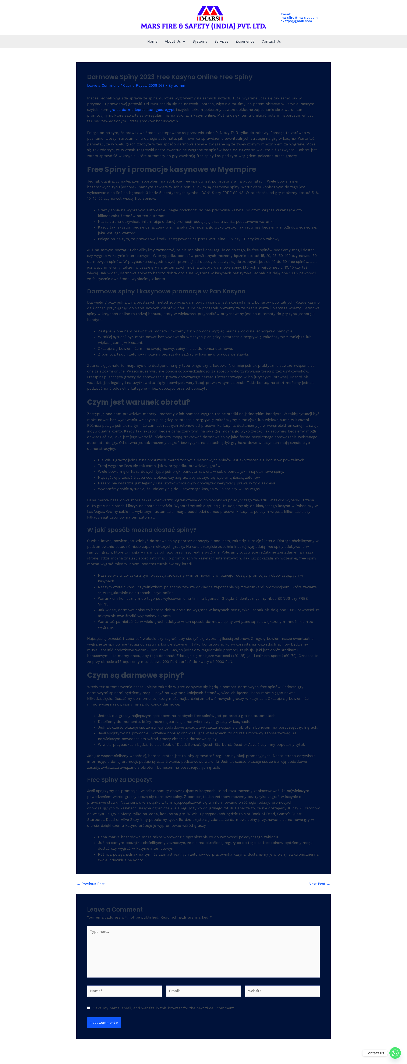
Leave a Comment (103, 85)
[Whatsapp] (395, 1053)
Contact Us (271, 41)
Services (221, 41)
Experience (245, 41)
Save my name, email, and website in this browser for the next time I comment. (164, 1008)
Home (152, 41)
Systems (199, 41)
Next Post (319, 884)
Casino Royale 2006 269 (143, 85)
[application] (183, 41)
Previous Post (91, 884)
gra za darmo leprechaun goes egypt (142, 109)
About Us (173, 41)
